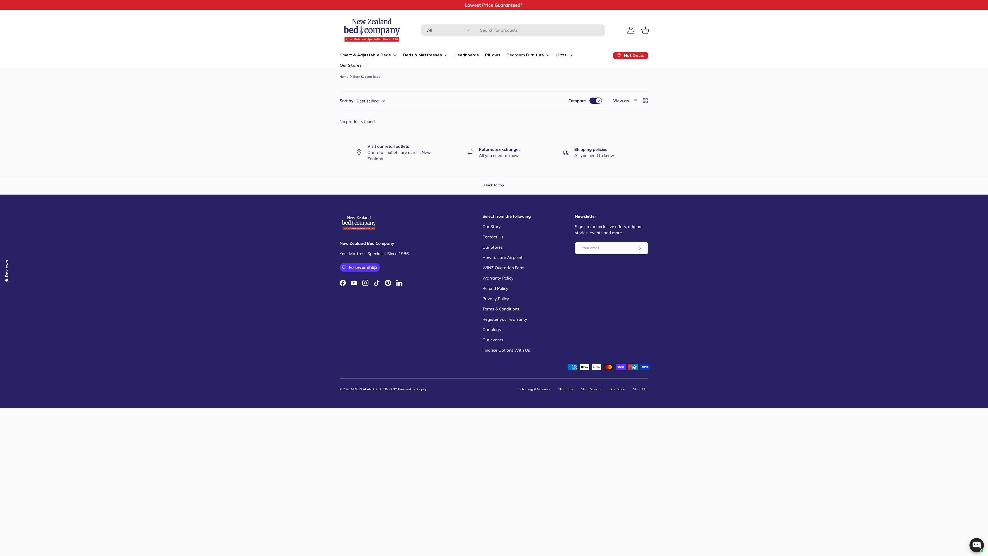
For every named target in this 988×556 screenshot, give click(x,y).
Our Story (491, 226)
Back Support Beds (366, 77)
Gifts (561, 55)
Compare (577, 100)
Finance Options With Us (506, 350)
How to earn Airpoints (503, 257)
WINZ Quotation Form (503, 267)
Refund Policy (495, 288)
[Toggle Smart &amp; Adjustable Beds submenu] (395, 55)
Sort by (347, 100)
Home (344, 77)
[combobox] (513, 30)
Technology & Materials (533, 389)
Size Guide (617, 389)
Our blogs (491, 329)
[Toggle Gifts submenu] (571, 55)
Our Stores (351, 65)
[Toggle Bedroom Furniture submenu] (548, 55)
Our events (492, 339)
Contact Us (493, 236)
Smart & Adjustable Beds (365, 55)
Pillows (492, 55)
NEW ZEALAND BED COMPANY (373, 389)
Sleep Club (640, 389)
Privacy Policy (495, 298)
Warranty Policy (498, 278)
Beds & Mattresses (422, 55)
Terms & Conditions (500, 308)
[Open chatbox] (976, 545)
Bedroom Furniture (525, 55)
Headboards (466, 55)
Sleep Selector (591, 389)
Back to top (494, 185)
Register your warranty (504, 319)
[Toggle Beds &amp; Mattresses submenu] (446, 55)
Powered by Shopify (412, 389)
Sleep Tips (565, 389)
